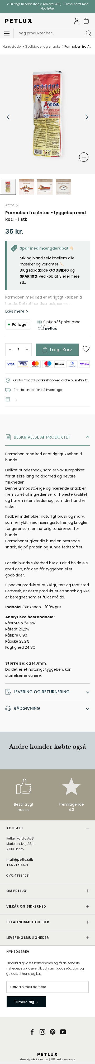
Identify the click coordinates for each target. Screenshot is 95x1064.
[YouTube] (63, 1032)
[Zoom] (83, 157)
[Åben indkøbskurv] (86, 21)
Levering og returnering (42, 692)
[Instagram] (42, 1032)
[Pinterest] (52, 1032)
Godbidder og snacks (43, 46)
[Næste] (87, 116)
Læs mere (14, 311)
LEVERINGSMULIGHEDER (27, 937)
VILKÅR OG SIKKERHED (26, 906)
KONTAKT (14, 828)
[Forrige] (8, 116)
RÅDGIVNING (27, 708)
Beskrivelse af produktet (42, 437)
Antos (10, 205)
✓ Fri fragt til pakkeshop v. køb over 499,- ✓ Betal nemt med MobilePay (47, 6)
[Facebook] (32, 1032)
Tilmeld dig (24, 1002)
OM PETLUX (16, 891)
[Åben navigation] (7, 33)
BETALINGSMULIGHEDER (27, 922)
